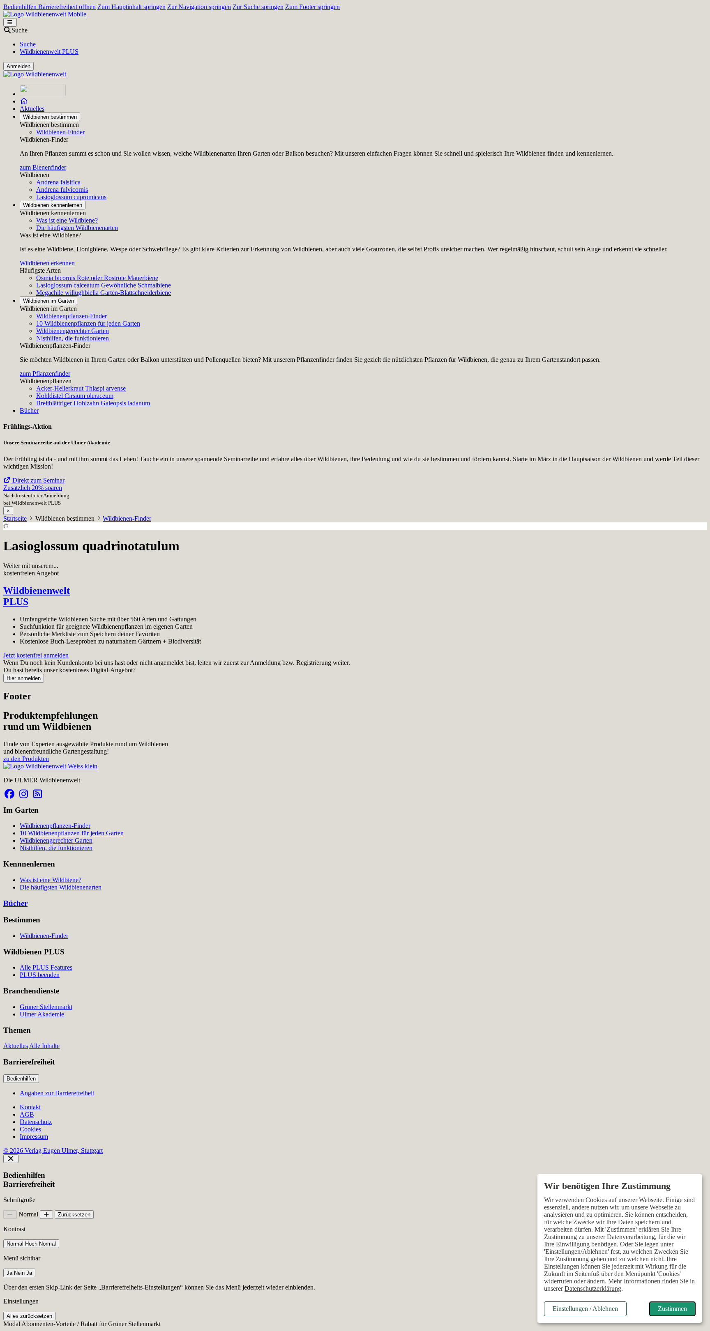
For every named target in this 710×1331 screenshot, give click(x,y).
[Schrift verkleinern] (10, 1214)
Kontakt (30, 1106)
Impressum (34, 1136)
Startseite (15, 518)
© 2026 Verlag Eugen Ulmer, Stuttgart (53, 1150)
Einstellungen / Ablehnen (585, 1308)
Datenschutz (36, 1121)
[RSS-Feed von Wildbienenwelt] (37, 794)
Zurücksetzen (74, 1214)
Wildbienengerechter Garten (72, 330)
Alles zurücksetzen (29, 1316)
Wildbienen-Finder (60, 132)
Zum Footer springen (312, 6)
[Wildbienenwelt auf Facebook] (9, 794)
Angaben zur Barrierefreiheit (57, 1093)
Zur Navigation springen (199, 6)
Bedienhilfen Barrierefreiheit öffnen (49, 6)
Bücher (29, 410)
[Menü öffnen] (10, 22)
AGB (27, 1114)
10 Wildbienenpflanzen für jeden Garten (88, 323)
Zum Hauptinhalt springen (131, 6)
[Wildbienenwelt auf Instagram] (23, 794)
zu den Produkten (26, 758)
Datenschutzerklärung (593, 1288)
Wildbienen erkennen (47, 263)
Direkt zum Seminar (38, 480)
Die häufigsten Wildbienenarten (77, 227)
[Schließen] (10, 1158)
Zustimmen (672, 1308)
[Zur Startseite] (43, 93)
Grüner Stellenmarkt (46, 1006)
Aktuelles (32, 108)
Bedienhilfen (21, 1079)
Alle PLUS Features (46, 967)
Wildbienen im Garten (48, 301)
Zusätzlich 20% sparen (32, 487)
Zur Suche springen (258, 6)
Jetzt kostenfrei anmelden (36, 655)
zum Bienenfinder (43, 167)
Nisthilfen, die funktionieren (72, 338)
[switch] (31, 1243)
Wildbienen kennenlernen (52, 205)
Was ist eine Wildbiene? (67, 220)
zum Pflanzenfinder (45, 373)
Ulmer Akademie (42, 1014)
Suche (28, 44)
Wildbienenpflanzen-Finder (71, 316)
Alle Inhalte (44, 1045)
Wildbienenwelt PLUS (49, 51)
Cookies (30, 1129)
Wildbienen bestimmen (50, 117)
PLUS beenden (40, 974)
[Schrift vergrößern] (46, 1214)
